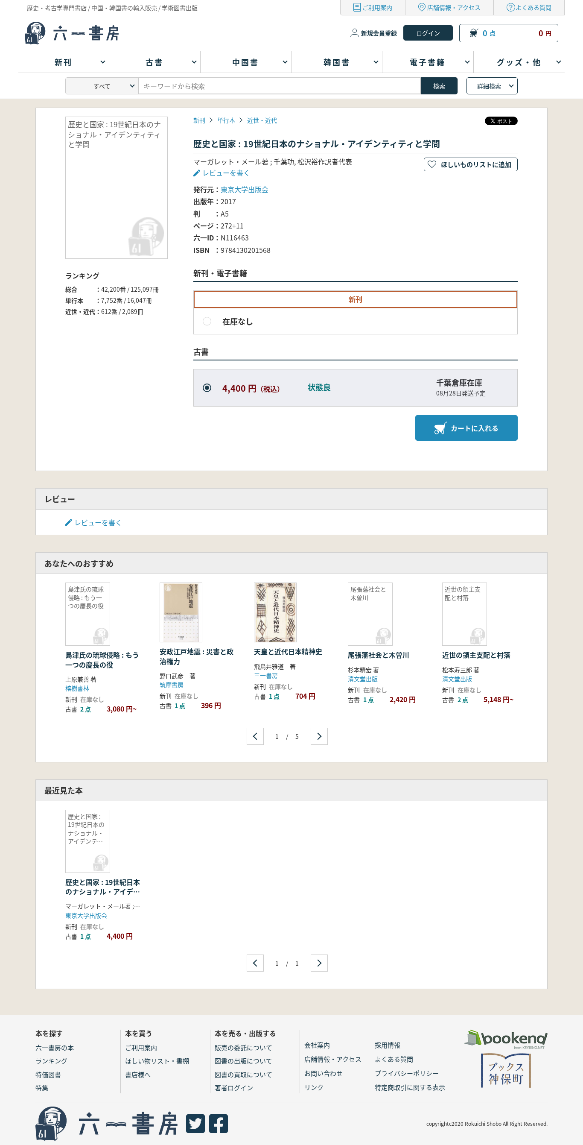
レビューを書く (98, 522)
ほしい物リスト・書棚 (157, 1060)
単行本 (226, 120)
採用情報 (387, 1044)
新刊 (199, 120)
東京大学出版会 (244, 189)
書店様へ (138, 1074)
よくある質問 (533, 7)
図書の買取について (243, 1074)
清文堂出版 (363, 678)
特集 (41, 1087)
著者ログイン (234, 1087)
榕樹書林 (77, 688)
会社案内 (317, 1044)
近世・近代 (262, 120)
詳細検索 (489, 86)
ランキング (51, 1060)
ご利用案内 (377, 7)
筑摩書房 (172, 684)
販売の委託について (243, 1047)
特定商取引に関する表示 (410, 1087)
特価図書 (48, 1074)
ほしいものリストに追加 (476, 164)
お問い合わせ (323, 1073)
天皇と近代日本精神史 (288, 651)
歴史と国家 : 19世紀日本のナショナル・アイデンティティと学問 (102, 891)
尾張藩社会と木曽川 (378, 655)
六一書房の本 (54, 1047)
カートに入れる (474, 428)
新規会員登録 (379, 33)
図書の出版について (243, 1060)
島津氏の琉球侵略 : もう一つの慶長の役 (102, 659)
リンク (314, 1087)
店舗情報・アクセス (454, 7)
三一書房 (266, 675)
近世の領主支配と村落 (476, 655)
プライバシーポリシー (407, 1073)
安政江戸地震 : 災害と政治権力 (196, 656)
